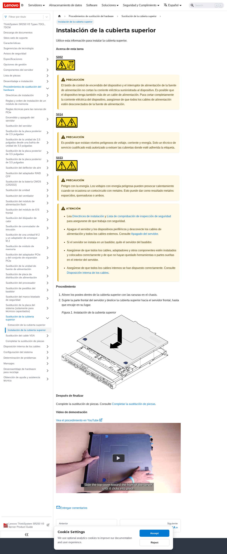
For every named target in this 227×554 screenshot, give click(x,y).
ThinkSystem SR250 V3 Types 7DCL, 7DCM (24, 26)
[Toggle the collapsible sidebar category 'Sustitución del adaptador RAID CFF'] (47, 175)
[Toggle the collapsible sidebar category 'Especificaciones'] (47, 59)
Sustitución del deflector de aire (23, 167)
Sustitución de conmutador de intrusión (22, 228)
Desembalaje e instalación (18, 81)
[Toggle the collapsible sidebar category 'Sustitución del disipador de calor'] (47, 219)
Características (12, 43)
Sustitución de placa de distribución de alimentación (21, 276)
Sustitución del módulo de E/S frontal (22, 211)
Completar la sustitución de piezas (25, 341)
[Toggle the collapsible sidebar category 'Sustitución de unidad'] (47, 190)
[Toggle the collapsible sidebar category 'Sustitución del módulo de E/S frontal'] (47, 211)
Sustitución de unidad (18, 190)
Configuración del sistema (18, 352)
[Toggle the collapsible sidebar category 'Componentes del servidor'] (47, 70)
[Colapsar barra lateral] (26, 534)
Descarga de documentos (18, 32)
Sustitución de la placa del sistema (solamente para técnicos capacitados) (20, 308)
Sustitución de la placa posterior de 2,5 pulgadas (23, 133)
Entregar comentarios (73, 507)
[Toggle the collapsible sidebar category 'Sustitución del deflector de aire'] (47, 168)
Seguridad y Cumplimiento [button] (139, 5)
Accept (154, 533)
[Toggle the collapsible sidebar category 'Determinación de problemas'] (47, 358)
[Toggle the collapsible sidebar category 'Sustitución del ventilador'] (47, 196)
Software (91, 5)
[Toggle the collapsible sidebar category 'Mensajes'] (47, 363)
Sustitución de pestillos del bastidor (20, 290)
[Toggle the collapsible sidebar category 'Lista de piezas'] (47, 76)
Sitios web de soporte (16, 37)
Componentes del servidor (18, 69)
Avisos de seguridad (15, 53)
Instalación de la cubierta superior (27, 330)
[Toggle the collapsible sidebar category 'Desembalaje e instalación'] (47, 81)
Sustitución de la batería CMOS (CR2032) (23, 183)
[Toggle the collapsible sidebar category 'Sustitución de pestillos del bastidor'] (47, 290)
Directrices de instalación (20, 95)
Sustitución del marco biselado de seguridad (23, 298)
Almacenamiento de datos (65, 5)
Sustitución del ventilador (20, 195)
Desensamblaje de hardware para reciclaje (20, 370)
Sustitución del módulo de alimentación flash (20, 203)
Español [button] (173, 5)
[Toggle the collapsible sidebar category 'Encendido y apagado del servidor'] (47, 119)
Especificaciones (13, 59)
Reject (154, 542)
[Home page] (59, 16)
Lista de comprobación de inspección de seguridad (139, 216)
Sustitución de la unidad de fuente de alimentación (21, 267)
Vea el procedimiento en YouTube (77, 420)
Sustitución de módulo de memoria (20, 248)
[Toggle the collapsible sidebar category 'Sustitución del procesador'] (47, 283)
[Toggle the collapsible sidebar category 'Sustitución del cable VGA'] (47, 336)
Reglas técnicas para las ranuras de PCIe (26, 111)
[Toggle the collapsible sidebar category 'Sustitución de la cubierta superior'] (47, 318)
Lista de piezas (12, 75)
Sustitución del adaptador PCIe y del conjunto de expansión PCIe (23, 257)
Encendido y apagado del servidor (20, 119)
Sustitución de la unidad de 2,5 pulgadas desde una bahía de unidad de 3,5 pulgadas (23, 142)
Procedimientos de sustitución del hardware (22, 88)
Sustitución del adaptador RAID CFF (23, 175)
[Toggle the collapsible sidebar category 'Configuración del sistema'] (47, 352)
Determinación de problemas (20, 357)
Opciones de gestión (15, 64)
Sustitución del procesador (20, 282)
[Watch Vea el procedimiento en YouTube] (118, 458)
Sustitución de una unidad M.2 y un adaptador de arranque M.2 (23, 237)
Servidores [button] (35, 5)
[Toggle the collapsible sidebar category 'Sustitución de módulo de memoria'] (47, 248)
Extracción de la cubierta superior (26, 324)
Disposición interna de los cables (22, 346)
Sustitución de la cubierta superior (20, 318)
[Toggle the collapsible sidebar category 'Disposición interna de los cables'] (47, 346)
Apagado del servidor (144, 233)
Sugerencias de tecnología (19, 48)
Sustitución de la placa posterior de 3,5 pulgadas (23, 152)
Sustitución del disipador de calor (21, 220)
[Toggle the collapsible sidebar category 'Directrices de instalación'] (47, 95)
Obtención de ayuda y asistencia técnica (22, 379)
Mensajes (9, 363)
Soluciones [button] (109, 5)
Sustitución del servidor (19, 125)
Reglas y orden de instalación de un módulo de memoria (26, 102)
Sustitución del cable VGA (20, 335)
